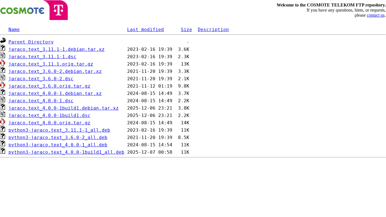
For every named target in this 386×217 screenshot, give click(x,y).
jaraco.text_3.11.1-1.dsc (42, 56)
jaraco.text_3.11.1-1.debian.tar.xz (56, 49)
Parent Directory (31, 42)
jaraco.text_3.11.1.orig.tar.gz (50, 64)
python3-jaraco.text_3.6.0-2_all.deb (57, 137)
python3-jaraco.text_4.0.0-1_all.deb (57, 144)
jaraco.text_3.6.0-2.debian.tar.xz (55, 71)
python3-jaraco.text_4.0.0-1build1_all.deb (66, 152)
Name (14, 29)
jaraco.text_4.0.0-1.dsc (40, 100)
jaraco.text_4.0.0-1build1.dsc (49, 115)
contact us (376, 15)
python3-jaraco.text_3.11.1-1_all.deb (59, 130)
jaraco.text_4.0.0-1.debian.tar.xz (55, 93)
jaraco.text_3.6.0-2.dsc (40, 78)
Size (186, 29)
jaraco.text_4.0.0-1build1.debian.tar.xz (63, 108)
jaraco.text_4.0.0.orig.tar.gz (49, 122)
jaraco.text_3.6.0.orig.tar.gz (49, 86)
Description (213, 29)
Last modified (145, 29)
